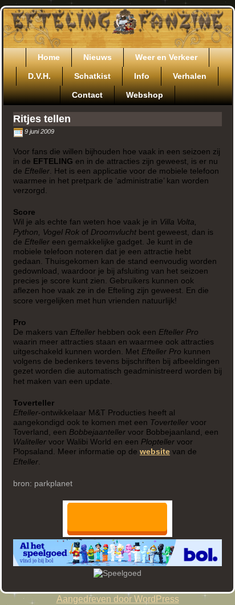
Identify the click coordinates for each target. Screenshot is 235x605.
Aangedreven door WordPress (117, 599)
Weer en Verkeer (166, 57)
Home (49, 57)
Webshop (144, 94)
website (155, 451)
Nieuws (97, 57)
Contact (87, 94)
